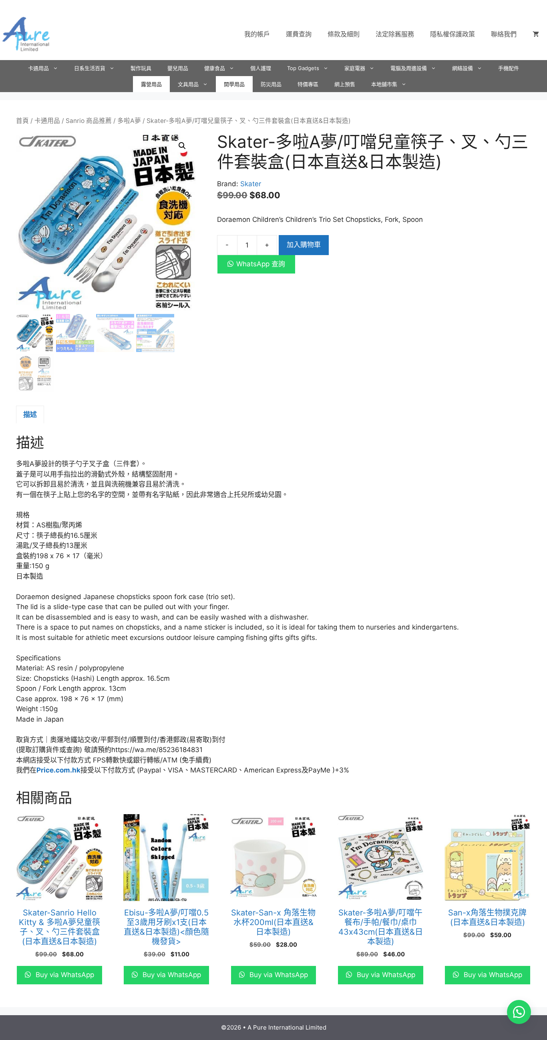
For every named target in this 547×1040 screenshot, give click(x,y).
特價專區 (308, 84)
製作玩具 (141, 68)
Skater (250, 184)
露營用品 (151, 84)
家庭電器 (354, 68)
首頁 (22, 121)
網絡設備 (462, 68)
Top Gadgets (303, 68)
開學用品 (234, 84)
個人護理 (260, 68)
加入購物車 (304, 245)
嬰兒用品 (177, 68)
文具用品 (188, 84)
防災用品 (271, 84)
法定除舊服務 (395, 34)
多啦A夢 (129, 121)
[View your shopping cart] (536, 34)
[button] (182, 146)
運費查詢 (299, 34)
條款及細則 (344, 34)
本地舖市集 (384, 84)
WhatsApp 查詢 (260, 264)
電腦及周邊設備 (408, 68)
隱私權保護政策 (452, 34)
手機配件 (508, 68)
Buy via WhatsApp (64, 975)
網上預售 (344, 84)
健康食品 (214, 68)
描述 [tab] (30, 414)
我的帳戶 (257, 34)
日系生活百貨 (89, 68)
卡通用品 (38, 68)
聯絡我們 (504, 34)
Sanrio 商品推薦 (89, 121)
